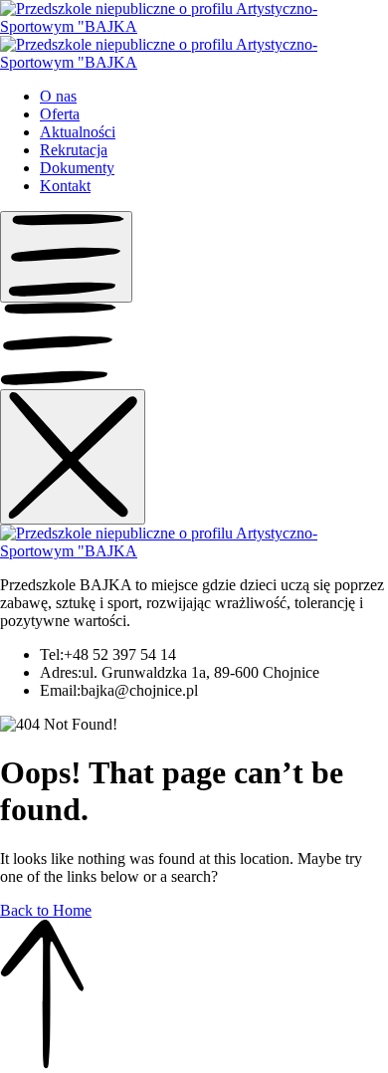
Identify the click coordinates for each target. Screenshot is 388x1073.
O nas (58, 96)
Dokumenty (77, 167)
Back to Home (46, 910)
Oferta (60, 114)
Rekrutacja (73, 149)
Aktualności (77, 131)
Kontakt (65, 185)
